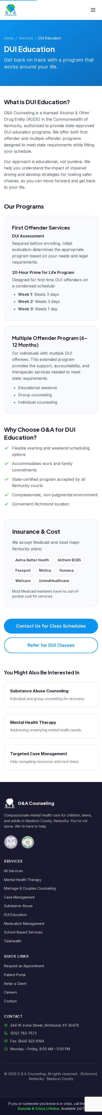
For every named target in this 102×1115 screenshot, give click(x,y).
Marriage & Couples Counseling (30, 888)
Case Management (19, 897)
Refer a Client (15, 984)
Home (9, 38)
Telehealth (12, 941)
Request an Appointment (24, 966)
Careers (10, 992)
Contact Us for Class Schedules (51, 626)
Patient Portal (15, 975)
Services (26, 38)
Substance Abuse (18, 906)
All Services (13, 871)
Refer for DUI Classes (51, 645)
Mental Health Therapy (22, 880)
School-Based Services (23, 932)
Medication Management (24, 923)
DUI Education (15, 915)
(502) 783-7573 (23, 1033)
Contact (10, 1001)
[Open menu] (93, 10)
